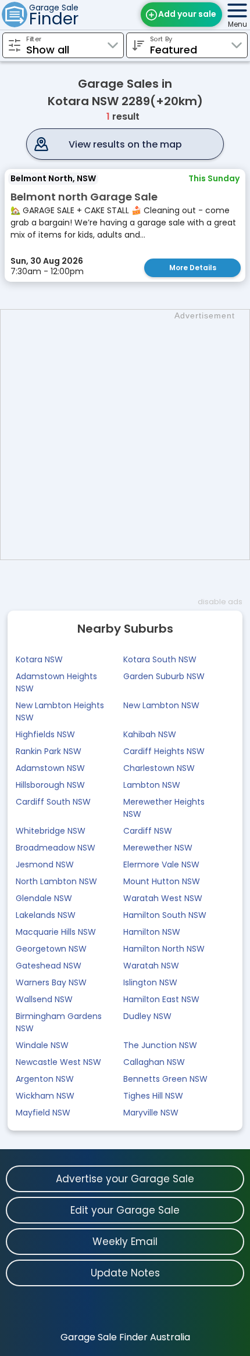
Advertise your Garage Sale (125, 1179)
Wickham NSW (45, 1096)
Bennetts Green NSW (165, 1079)
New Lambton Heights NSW (60, 711)
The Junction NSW (160, 1045)
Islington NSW (150, 982)
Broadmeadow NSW (55, 847)
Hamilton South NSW (164, 915)
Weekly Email (125, 1242)
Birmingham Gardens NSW (59, 1022)
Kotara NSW (39, 659)
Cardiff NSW (147, 831)
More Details (192, 267)
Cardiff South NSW (53, 802)
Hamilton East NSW (161, 999)
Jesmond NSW (45, 864)
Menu (237, 24)
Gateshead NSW (48, 965)
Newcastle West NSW (58, 1062)
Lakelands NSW (46, 915)
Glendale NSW (44, 898)
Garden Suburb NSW (164, 676)
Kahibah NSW (149, 734)
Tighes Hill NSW (153, 1096)
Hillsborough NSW (50, 785)
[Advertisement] (125, 434)
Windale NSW (42, 1045)
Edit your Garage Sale (125, 1210)
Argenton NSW (45, 1079)
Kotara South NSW (160, 659)
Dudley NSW (147, 1016)
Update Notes (125, 1273)
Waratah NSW (151, 965)
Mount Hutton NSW (161, 881)
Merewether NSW (157, 847)
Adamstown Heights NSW (56, 682)
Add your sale (187, 14)
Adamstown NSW (50, 768)
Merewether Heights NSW (164, 808)
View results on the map (125, 144)
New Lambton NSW (161, 705)
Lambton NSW (151, 785)
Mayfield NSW (43, 1112)
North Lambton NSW (56, 881)
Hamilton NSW (151, 932)
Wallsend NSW (44, 999)
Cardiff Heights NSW (164, 751)
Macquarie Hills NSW (56, 932)
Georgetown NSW (51, 949)
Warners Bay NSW (51, 982)
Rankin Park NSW (48, 751)
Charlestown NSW (159, 768)
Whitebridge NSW (50, 831)
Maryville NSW (150, 1112)
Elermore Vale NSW (161, 864)
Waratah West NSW (162, 898)
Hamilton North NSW (164, 949)
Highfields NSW (45, 734)
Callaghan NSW (154, 1062)
